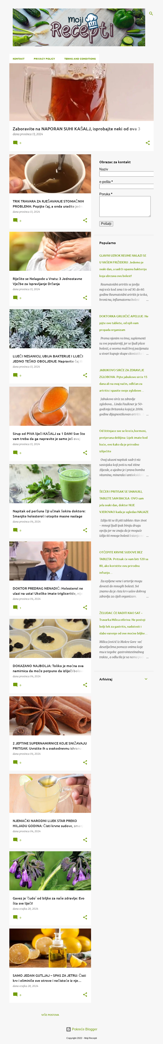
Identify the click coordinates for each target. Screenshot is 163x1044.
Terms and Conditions (80, 58)
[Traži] (151, 13)
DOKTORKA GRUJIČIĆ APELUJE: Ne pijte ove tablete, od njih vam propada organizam (123, 323)
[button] (147, 143)
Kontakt (18, 58)
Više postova (50, 1015)
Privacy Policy (44, 58)
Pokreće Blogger (84, 1029)
